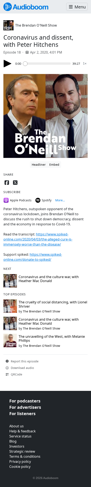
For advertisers (25, 407)
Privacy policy (20, 461)
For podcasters (24, 401)
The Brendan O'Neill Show (36, 25)
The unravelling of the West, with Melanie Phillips (52, 338)
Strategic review (22, 451)
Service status (20, 436)
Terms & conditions (24, 456)
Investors (16, 446)
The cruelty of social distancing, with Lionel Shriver (53, 304)
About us (16, 426)
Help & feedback (22, 431)
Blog (13, 441)
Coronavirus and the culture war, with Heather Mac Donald (49, 278)
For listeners (22, 413)
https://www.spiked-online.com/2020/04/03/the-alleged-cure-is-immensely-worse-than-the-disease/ (37, 239)
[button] (77, 7)
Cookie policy (19, 466)
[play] (7, 63)
